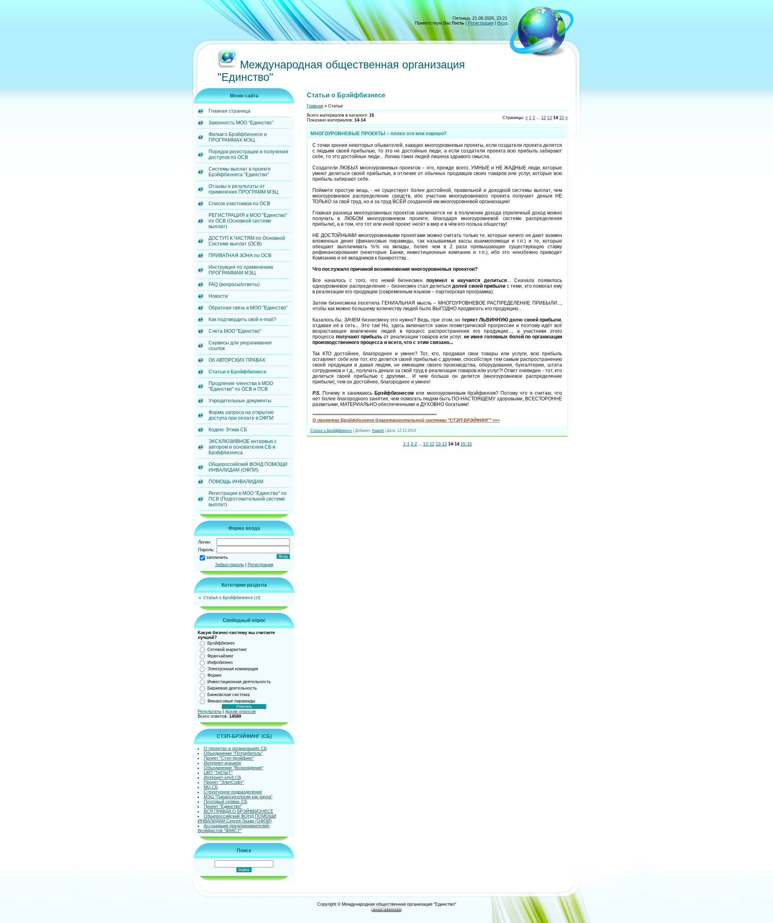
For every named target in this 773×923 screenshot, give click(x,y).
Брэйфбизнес (221, 643)
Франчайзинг (220, 655)
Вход (502, 23)
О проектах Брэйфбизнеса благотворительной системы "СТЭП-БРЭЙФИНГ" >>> (406, 420)
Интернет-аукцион (222, 762)
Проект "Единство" (223, 806)
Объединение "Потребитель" (233, 753)
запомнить (217, 557)
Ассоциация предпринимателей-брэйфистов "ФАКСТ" (234, 828)
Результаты (209, 711)
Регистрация (481, 23)
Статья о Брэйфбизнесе (228, 597)
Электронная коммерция (232, 668)
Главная (315, 105)
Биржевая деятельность (232, 688)
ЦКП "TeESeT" (218, 772)
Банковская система (228, 694)
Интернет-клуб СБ (222, 777)
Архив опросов (240, 711)
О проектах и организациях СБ (235, 748)
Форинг (214, 675)
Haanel (378, 431)
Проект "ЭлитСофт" (224, 782)
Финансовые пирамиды (231, 700)
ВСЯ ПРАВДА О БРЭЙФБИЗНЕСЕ (238, 811)
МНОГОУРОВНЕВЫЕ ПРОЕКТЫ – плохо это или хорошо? (378, 133)
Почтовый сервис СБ (225, 801)
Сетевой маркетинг (227, 649)
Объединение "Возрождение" (233, 767)
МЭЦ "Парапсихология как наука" (238, 796)
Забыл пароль (229, 564)
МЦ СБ (211, 787)
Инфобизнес (220, 662)
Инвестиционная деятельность (239, 681)
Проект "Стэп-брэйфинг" (229, 758)
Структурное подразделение (233, 791)
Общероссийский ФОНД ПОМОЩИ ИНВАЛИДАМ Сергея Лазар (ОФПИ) (237, 818)
